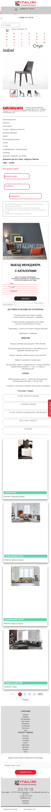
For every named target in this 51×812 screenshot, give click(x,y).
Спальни (25, 738)
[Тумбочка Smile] (25, 465)
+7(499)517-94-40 (27, 111)
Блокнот (6, 809)
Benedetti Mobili (18, 496)
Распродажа (25, 719)
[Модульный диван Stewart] (25, 591)
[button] (5, 72)
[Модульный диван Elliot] (25, 655)
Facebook (25, 803)
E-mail (12, 287)
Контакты (25, 728)
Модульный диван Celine (14, 556)
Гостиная (25, 736)
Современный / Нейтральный (15, 149)
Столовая (25, 740)
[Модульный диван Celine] (25, 528)
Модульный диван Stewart (14, 619)
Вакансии (25, 723)
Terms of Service (8, 304)
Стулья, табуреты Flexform (14, 129)
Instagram (25, 801)
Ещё (25, 730)
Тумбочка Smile (10, 492)
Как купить (25, 721)
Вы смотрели (28, 809)
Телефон (13, 291)
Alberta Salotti (18, 560)
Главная (25, 715)
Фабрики (25, 717)
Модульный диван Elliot (13, 683)
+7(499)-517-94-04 (26, 9)
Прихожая (25, 745)
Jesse (14, 687)
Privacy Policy (38, 303)
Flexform (6, 123)
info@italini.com (9, 112)
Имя (11, 283)
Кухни (25, 743)
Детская (25, 747)
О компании (25, 726)
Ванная (25, 749)
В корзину (9, 186)
